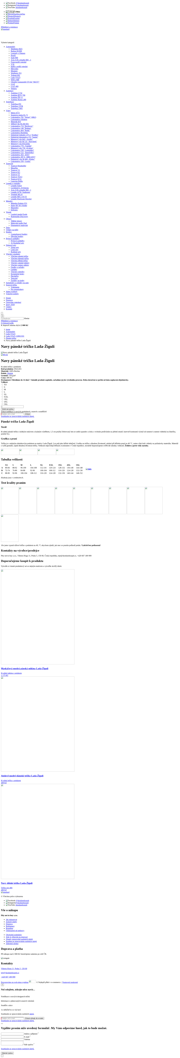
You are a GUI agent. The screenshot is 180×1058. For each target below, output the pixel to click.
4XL (6, 402)
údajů (32, 1014)
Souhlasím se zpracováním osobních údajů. (17, 416)
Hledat (26, 318)
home (8, 329)
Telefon (27, 1039)
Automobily (10, 332)
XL (5, 394)
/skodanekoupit (21, 7)
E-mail (27, 1037)
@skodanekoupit (22, 3)
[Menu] (2, 313)
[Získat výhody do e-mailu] (2, 1023)
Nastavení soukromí (70, 982)
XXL (6, 397)
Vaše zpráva (29, 1045)
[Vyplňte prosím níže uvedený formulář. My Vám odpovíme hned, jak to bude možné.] (2, 1055)
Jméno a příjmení (31, 1034)
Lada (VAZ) (10, 334)
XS (5, 385)
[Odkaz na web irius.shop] (32, 982)
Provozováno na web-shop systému (14, 982)
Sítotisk (10, 373)
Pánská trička (11, 338)
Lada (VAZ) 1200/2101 (15, 336)
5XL (6, 404)
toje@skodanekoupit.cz (10, 973)
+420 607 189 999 (8, 977)
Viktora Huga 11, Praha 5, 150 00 (14, 969)
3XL (6, 399)
